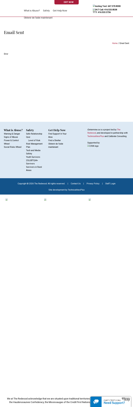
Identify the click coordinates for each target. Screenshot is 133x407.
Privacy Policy (93, 183)
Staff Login (110, 183)
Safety (30, 130)
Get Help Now (57, 130)
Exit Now (69, 2)
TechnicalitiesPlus (95, 136)
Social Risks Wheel (12, 147)
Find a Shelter (54, 140)
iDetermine (12, 9)
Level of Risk (34, 140)
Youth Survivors (33, 157)
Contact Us (76, 183)
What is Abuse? (13, 130)
